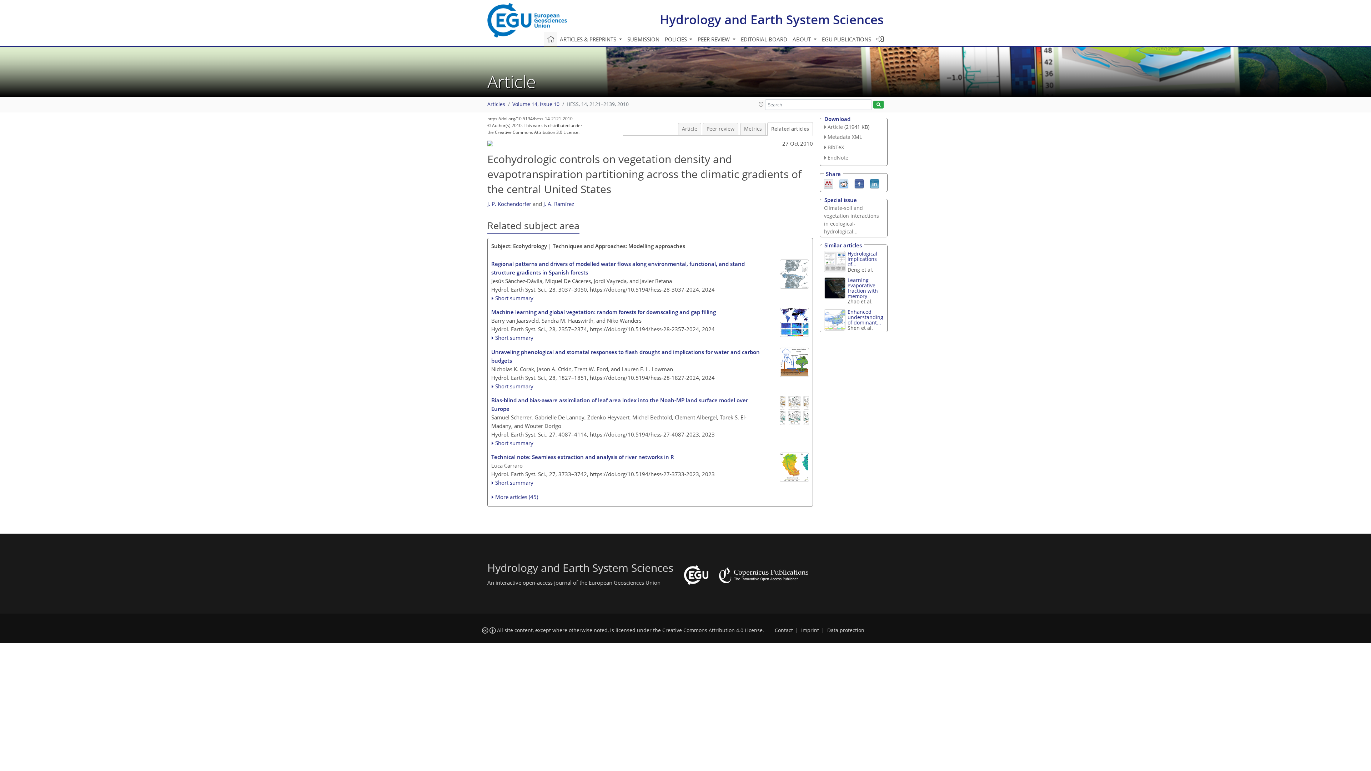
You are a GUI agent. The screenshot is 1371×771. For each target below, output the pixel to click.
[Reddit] (844, 183)
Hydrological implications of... (862, 259)
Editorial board (764, 39)
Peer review (720, 129)
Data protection (845, 630)
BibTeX (836, 147)
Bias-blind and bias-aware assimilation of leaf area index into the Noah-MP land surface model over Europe (619, 404)
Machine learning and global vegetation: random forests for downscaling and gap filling (603, 312)
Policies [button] (676, 39)
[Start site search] (878, 105)
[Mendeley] (828, 183)
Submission (643, 39)
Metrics (753, 129)
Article (689, 129)
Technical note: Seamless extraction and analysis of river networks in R (582, 456)
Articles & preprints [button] (589, 39)
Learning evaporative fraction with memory (863, 288)
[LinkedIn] (874, 183)
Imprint (810, 630)
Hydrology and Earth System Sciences (772, 19)
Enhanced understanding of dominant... (865, 317)
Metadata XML (845, 136)
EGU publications (846, 39)
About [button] (802, 39)
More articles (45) (516, 496)
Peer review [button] (714, 39)
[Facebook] (859, 183)
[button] (761, 104)
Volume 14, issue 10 (535, 104)
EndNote (838, 157)
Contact (784, 630)
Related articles (790, 129)
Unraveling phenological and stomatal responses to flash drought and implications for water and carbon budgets (625, 356)
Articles (496, 104)
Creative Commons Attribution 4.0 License (712, 630)
